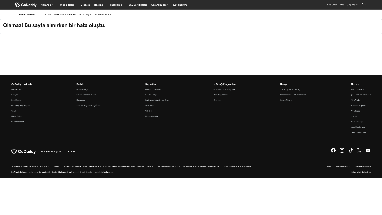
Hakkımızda (16, 89)
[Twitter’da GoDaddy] (359, 152)
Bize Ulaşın (85, 14)
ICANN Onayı (151, 95)
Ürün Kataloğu (151, 116)
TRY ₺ (69, 151)
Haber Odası (16, 116)
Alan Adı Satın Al (357, 89)
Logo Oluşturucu (358, 127)
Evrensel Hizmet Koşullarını (82, 172)
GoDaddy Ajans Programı (224, 89)
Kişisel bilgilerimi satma (361, 172)
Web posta (149, 105)
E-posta (85, 4)
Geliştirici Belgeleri (153, 89)
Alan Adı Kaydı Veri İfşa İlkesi (88, 105)
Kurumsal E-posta (358, 105)
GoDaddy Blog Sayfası (20, 105)
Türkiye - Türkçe (49, 151)
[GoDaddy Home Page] (23, 151)
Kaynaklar (80, 100)
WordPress (355, 111)
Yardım (47, 14)
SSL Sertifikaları (138, 4)
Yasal (13, 111)
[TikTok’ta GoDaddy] (350, 152)
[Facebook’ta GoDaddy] (333, 152)
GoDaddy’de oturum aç (290, 89)
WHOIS (148, 111)
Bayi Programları (221, 95)
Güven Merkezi (17, 122)
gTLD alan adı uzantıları (361, 95)
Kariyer (14, 95)
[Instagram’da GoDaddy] (342, 152)
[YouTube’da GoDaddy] (368, 152)
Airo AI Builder (159, 4)
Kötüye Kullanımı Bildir (86, 95)
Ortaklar (217, 100)
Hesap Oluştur (286, 100)
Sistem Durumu (102, 14)
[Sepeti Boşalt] (364, 5)
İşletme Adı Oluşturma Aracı (157, 100)
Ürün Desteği (82, 89)
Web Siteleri (356, 100)
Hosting (354, 116)
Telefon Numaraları (359, 132)
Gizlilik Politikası (343, 166)
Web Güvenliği (357, 122)
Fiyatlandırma (180, 4)
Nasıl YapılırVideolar (65, 14)
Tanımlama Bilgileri (363, 166)
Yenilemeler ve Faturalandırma (293, 95)
